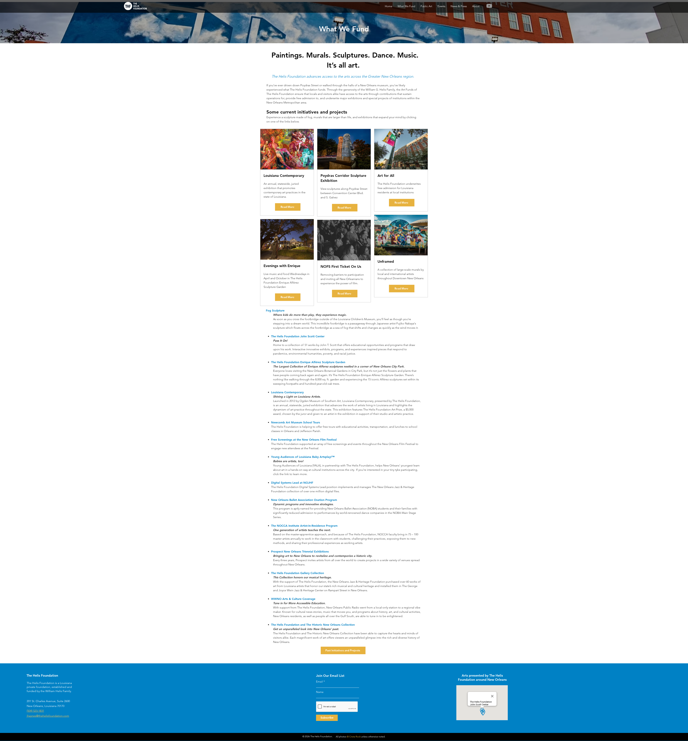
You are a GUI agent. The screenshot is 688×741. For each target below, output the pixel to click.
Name (319, 692)
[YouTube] (489, 5)
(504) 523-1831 (35, 710)
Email (319, 681)
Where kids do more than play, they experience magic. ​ (310, 315)
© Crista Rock (354, 736)
